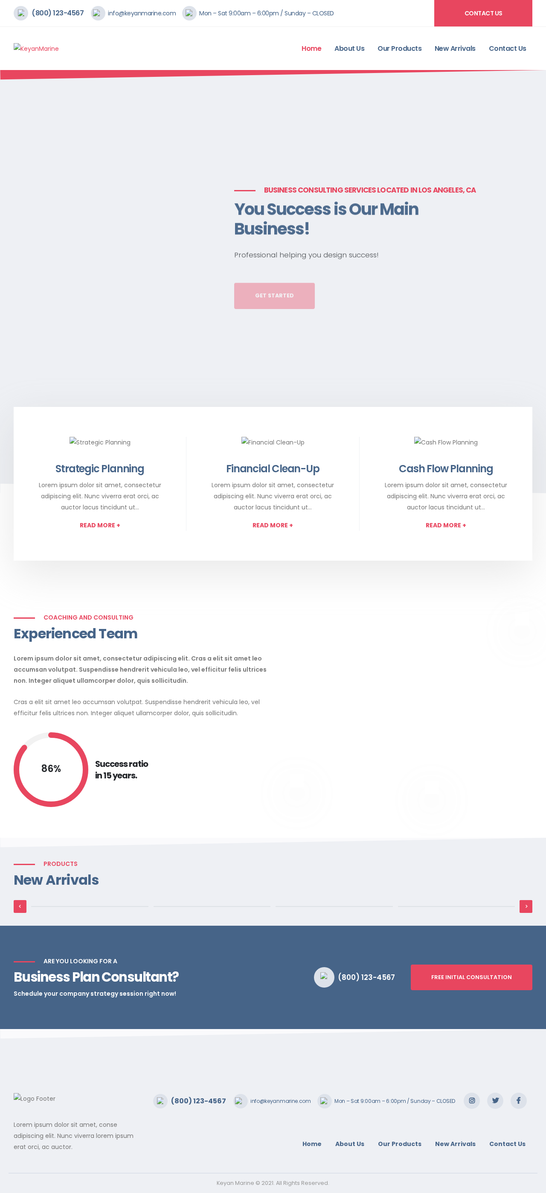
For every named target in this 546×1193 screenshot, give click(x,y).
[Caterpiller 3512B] (457, 906)
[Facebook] (519, 1101)
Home (311, 48)
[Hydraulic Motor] (90, 906)
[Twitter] (495, 1101)
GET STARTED (274, 283)
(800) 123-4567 (58, 13)
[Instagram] (472, 1101)
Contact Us (483, 13)
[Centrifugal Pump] (212, 906)
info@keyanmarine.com (142, 13)
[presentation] (22, 282)
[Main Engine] (334, 906)
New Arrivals (455, 48)
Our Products (399, 48)
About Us (349, 48)
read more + (100, 525)
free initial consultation (471, 977)
